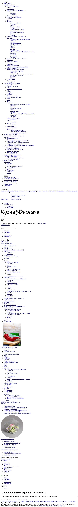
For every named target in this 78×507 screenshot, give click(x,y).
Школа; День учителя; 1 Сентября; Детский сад (19, 291)
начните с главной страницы (19, 499)
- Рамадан (12, 47)
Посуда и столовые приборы (14, 17)
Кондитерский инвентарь (10, 146)
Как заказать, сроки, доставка (11, 178)
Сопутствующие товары (13, 159)
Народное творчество (12, 16)
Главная (6, 488)
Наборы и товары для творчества (12, 155)
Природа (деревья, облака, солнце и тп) (17, 58)
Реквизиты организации (10, 181)
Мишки (9, 267)
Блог (5, 187)
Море (8, 90)
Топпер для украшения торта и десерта (14, 135)
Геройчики (9, 163)
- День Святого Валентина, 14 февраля (20, 39)
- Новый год (13, 57)
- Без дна (12, 78)
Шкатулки (9, 18)
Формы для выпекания (13, 65)
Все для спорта (10, 9)
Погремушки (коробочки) (13, 314)
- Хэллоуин (13, 54)
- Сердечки (12, 76)
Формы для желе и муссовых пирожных (17, 67)
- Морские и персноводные (17, 29)
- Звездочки (13, 72)
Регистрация (10, 207)
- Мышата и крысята (15, 31)
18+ (8, 80)
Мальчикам (10, 254)
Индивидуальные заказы (10, 182)
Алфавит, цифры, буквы (13, 6)
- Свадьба (12, 49)
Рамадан (9, 287)
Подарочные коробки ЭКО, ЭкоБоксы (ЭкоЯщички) (20, 145)
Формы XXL (10, 64)
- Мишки (12, 28)
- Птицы (12, 33)
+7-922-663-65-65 (41, 223)
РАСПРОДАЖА (11, 82)
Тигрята (9, 274)
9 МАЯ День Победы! (12, 284)
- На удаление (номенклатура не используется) (22, 73)
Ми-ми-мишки (10, 170)
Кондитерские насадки (13, 148)
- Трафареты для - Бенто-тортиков (18, 133)
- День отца (13, 53)
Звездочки (9, 312)
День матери (10, 295)
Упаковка (6, 137)
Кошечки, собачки (11, 266)
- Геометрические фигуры (16, 71)
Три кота (9, 169)
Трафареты (9, 129)
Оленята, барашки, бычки (13, 272)
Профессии (10, 60)
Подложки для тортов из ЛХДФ (15, 149)
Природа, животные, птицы (14, 97)
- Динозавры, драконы (15, 22)
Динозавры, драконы (12, 262)
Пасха (8, 285)
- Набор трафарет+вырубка (17, 130)
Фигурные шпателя (12, 152)
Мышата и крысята (12, 270)
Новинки (6, 231)
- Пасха (12, 46)
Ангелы (9, 7)
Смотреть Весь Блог (16, 199)
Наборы (9, 91)
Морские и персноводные (13, 269)
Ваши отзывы (7, 185)
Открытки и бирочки (12, 138)
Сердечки (9, 316)
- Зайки (12, 25)
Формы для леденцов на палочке (15, 69)
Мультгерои (7, 162)
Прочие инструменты (12, 153)
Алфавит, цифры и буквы (13, 118)
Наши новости (7, 235)
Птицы (8, 273)
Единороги (9, 263)
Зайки (8, 265)
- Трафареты (13, 119)
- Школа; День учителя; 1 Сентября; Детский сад (22, 51)
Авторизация (10, 206)
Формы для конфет (12, 68)
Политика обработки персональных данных (50, 501)
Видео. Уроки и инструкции (18, 195)
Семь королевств (11, 167)
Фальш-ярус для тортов (13, 151)
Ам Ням (9, 173)
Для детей (9, 11)
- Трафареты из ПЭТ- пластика (18, 131)
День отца (9, 292)
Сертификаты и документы (11, 180)
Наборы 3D (10, 93)
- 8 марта (12, 42)
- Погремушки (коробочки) (17, 75)
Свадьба (9, 288)
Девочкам (9, 252)
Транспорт (9, 62)
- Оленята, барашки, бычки (17, 32)
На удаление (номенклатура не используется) (18, 313)
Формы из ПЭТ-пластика (10, 134)
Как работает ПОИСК (9, 177)
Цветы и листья (11, 79)
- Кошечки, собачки (15, 27)
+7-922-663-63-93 (5, 225)
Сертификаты (7, 236)
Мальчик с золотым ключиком (14, 166)
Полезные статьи (15, 196)
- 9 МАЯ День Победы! (16, 44)
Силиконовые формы (9, 5)
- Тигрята (12, 35)
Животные (9, 21)
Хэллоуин (9, 294)
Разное (8, 98)
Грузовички (10, 164)
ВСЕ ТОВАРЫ (8, 3)
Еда (8, 20)
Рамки (8, 100)
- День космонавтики (15, 43)
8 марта (9, 281)
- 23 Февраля (13, 40)
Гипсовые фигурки (12, 156)
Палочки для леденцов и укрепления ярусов (18, 140)
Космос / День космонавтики (14, 89)
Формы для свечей (8, 160)
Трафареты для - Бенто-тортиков (15, 398)
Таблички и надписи (12, 61)
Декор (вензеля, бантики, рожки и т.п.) (17, 10)
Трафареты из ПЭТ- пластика (14, 397)
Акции (5, 233)
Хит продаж (7, 232)
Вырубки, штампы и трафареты (12, 83)
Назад (5, 2)
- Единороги (13, 24)
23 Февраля (10, 280)
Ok (64, 505)
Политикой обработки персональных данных (50, 505)
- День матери (13, 56)
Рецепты (13, 197)
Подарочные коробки (12, 95)
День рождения (11, 289)
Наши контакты (8, 184)
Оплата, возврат (20, 501)
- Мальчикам (13, 14)
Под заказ (9, 94)
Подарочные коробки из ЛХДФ (15, 144)
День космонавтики (12, 283)
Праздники (9, 38)
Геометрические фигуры (13, 310)
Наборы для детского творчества (15, 157)
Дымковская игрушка (12, 86)
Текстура (9, 101)
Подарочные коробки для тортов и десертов (18, 142)
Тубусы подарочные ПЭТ (13, 141)
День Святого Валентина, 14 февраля (16, 278)
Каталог (5, 240)
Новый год (9, 296)
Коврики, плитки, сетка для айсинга (16, 36)
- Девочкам (13, 13)
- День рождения (14, 50)
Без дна (9, 317)
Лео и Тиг (9, 171)
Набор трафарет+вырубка (13, 395)
